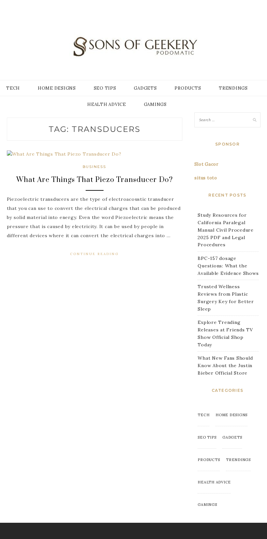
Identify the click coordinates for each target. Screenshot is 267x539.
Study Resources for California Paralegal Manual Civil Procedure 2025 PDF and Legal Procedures (226, 230)
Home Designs (57, 88)
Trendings (233, 88)
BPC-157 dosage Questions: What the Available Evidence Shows (228, 265)
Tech (13, 88)
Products (188, 88)
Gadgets (145, 88)
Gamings (155, 104)
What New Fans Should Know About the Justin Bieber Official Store (225, 365)
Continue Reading (94, 254)
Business (94, 166)
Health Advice (106, 104)
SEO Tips (105, 88)
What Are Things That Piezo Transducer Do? (94, 179)
